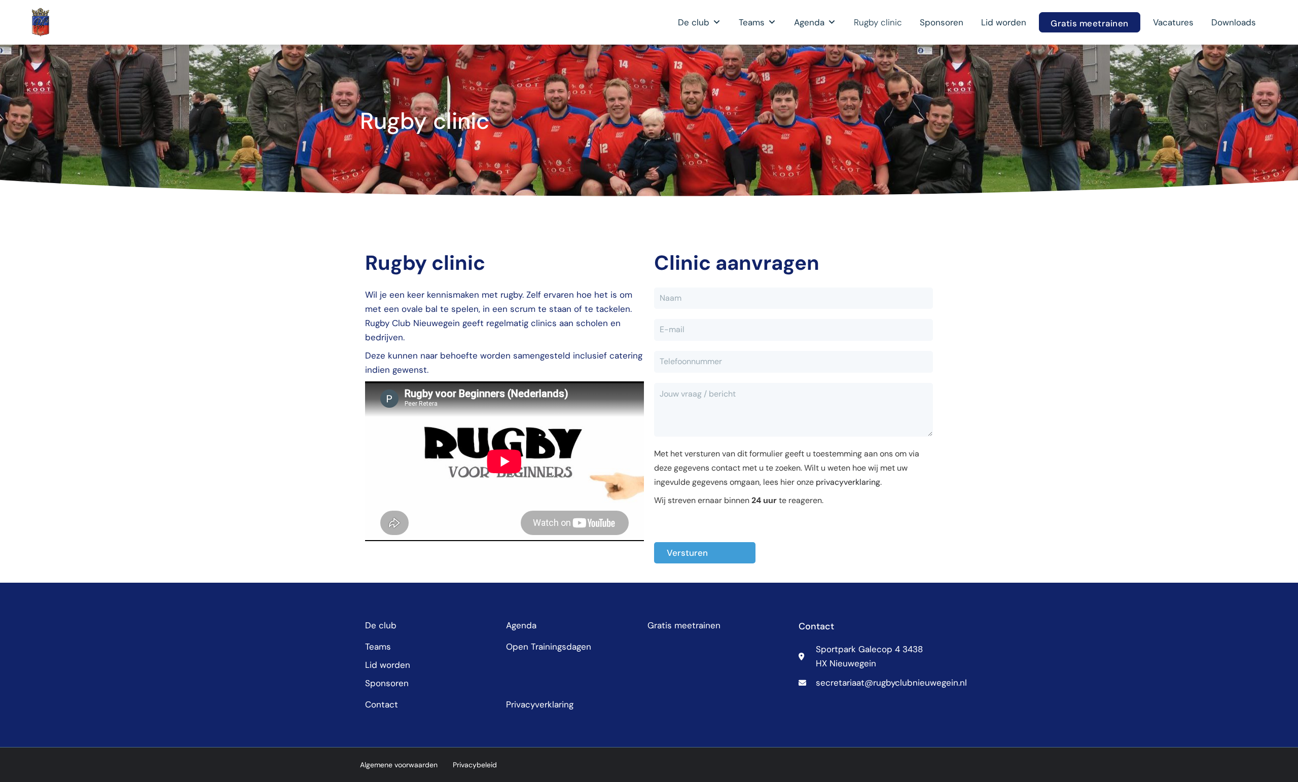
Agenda (809, 22)
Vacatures (1173, 22)
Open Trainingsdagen (548, 646)
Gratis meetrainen (1090, 23)
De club (693, 22)
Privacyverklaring (539, 704)
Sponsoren (941, 22)
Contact (381, 704)
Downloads (1233, 22)
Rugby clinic (878, 22)
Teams (752, 22)
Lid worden (1003, 22)
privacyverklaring (848, 482)
